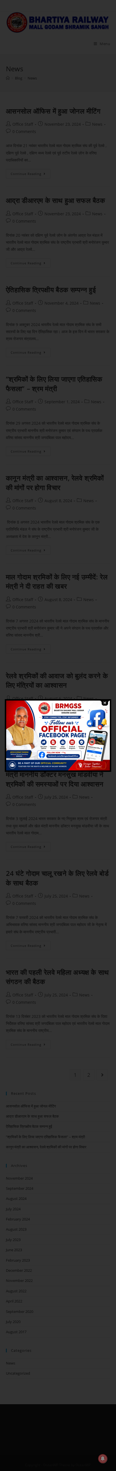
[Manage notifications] (102, 1458)
